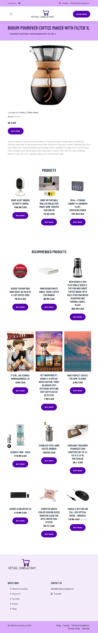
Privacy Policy (74, 628)
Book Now (81, 14)
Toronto (65, 3)
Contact (66, 625)
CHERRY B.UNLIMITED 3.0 (20, 508)
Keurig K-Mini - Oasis (20, 452)
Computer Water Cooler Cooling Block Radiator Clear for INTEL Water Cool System (49, 515)
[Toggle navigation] (11, 14)
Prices (15, 604)
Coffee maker (32, 112)
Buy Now (15, 131)
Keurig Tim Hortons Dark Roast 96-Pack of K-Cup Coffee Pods (20, 292)
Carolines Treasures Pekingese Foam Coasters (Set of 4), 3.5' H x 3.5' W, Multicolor (78, 452)
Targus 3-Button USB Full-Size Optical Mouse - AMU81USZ (77, 512)
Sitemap (85, 628)
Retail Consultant (20, 589)
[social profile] (19, 3)
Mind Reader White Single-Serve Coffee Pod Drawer (49, 292)
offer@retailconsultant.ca (79, 3)
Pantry (22, 112)
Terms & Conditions (80, 625)
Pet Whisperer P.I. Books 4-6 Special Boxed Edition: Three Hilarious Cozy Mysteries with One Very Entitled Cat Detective (49, 385)
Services (16, 599)
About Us (16, 593)
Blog (14, 608)
